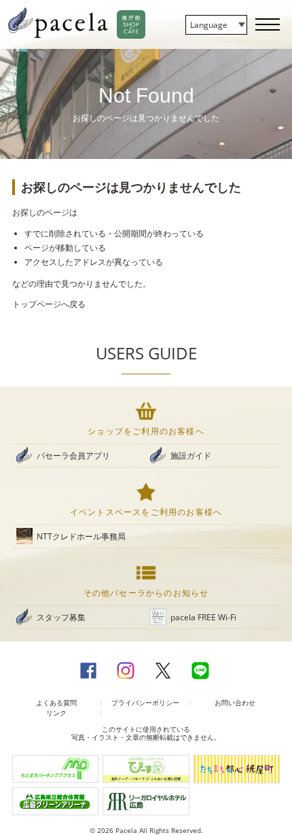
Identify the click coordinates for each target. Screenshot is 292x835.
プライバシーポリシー (145, 702)
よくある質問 (56, 702)
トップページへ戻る (49, 304)
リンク (56, 713)
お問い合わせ (235, 702)
